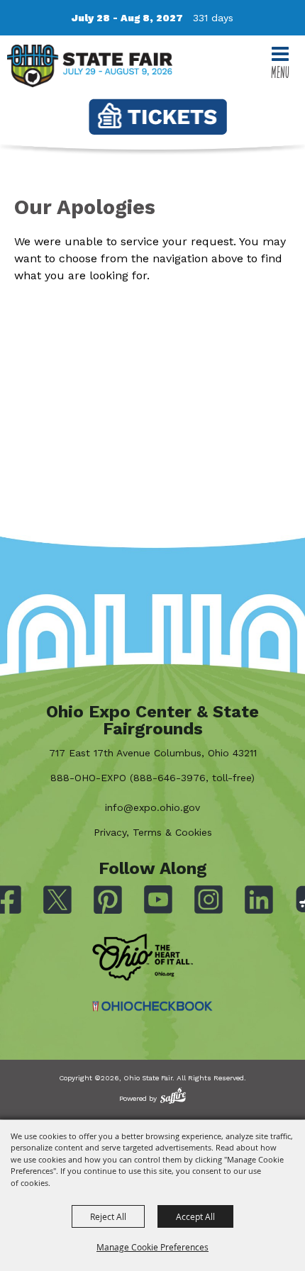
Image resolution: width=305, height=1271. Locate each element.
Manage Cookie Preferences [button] (152, 1247)
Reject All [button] (108, 1216)
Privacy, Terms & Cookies (153, 832)
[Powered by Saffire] (173, 1095)
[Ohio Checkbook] (152, 1006)
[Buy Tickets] (158, 117)
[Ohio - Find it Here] (142, 958)
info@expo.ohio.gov (152, 807)
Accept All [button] (195, 1216)
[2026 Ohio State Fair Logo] (89, 68)
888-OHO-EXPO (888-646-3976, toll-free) (152, 777)
